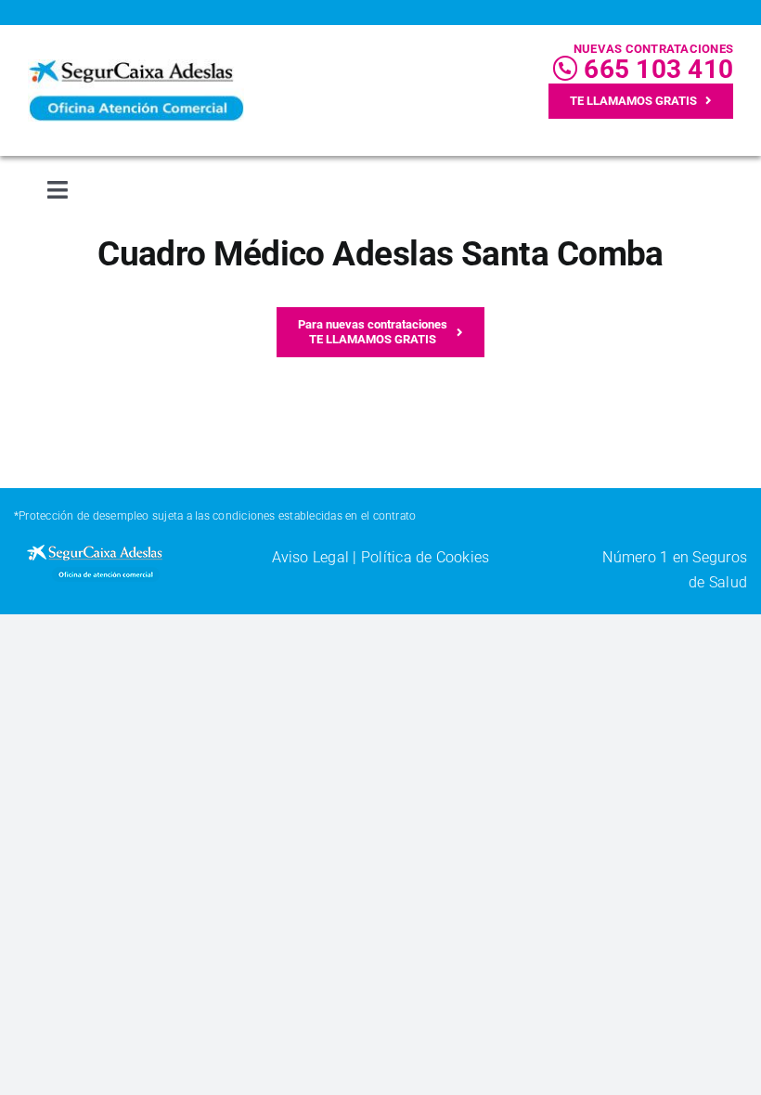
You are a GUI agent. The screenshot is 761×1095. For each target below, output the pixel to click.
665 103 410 (655, 69)
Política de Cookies (425, 557)
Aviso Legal (311, 557)
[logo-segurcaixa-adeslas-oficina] (136, 66)
